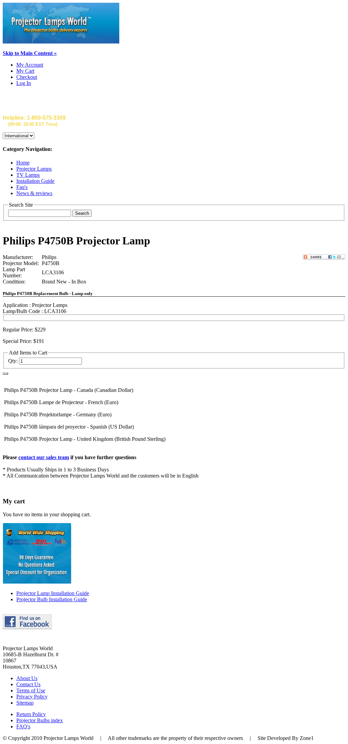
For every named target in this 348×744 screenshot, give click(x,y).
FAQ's (23, 726)
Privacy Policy (32, 696)
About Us (26, 678)
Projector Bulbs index (39, 720)
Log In (23, 83)
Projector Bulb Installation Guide (51, 599)
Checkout (26, 77)
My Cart (25, 71)
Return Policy (31, 714)
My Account (29, 65)
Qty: (13, 361)
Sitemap (25, 703)
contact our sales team (43, 457)
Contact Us (28, 684)
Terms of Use (30, 690)
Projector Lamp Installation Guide (52, 593)
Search (82, 213)
